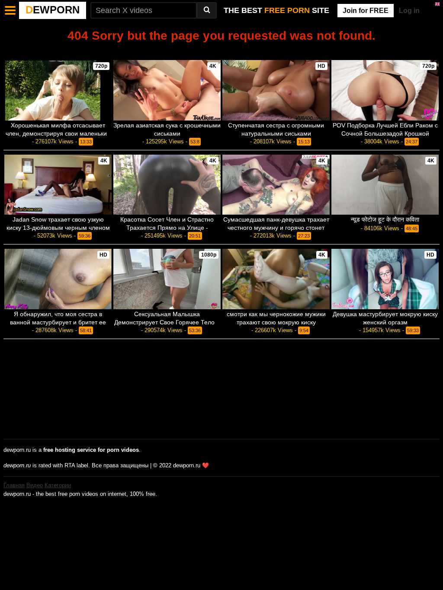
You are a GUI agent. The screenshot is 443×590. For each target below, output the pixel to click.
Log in (409, 10)
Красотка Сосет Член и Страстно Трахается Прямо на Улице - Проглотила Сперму (167, 227)
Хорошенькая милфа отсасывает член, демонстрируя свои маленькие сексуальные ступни (58, 133)
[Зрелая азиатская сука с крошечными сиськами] (167, 90)
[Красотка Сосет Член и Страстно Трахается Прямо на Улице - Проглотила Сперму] (167, 185)
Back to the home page (221, 50)
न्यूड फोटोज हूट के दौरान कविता (385, 219)
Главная (14, 485)
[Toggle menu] (10, 10)
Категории (58, 485)
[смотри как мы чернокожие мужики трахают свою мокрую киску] (276, 279)
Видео (34, 485)
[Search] (207, 10)
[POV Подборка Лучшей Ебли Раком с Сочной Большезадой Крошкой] (385, 90)
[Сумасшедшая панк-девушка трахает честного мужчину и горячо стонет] (276, 185)
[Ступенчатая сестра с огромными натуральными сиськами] (276, 90)
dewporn (53, 10)
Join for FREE (365, 10)
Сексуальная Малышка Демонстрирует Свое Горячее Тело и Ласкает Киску (167, 322)
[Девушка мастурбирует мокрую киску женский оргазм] (385, 279)
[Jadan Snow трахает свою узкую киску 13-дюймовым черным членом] (58, 185)
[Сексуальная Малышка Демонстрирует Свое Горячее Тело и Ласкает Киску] (167, 279)
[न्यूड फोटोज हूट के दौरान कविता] (385, 185)
